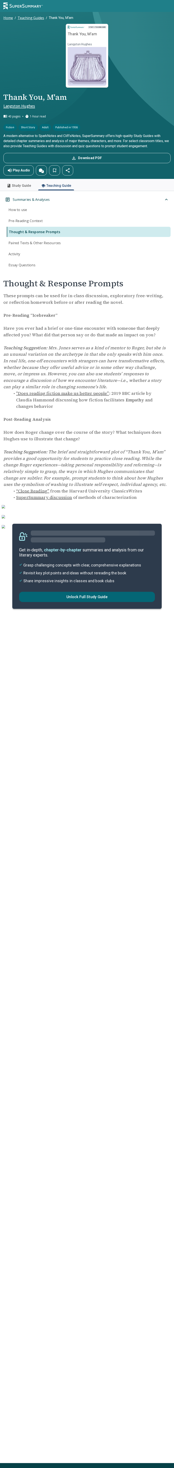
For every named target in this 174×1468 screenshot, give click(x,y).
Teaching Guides (31, 18)
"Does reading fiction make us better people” (62, 393)
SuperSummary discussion (44, 497)
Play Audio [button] (21, 170)
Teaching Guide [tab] (58, 186)
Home (8, 18)
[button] (41, 170)
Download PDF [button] (90, 158)
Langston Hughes (19, 105)
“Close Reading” (32, 491)
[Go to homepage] (23, 6)
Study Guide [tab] (21, 186)
